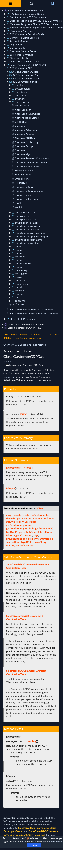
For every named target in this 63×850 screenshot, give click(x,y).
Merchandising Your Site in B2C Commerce (34, 24)
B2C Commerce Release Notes (27, 13)
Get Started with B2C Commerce (28, 17)
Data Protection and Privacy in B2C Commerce (36, 20)
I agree (34, 845)
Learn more (55, 841)
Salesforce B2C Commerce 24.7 (25, 10)
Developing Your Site (21, 30)
